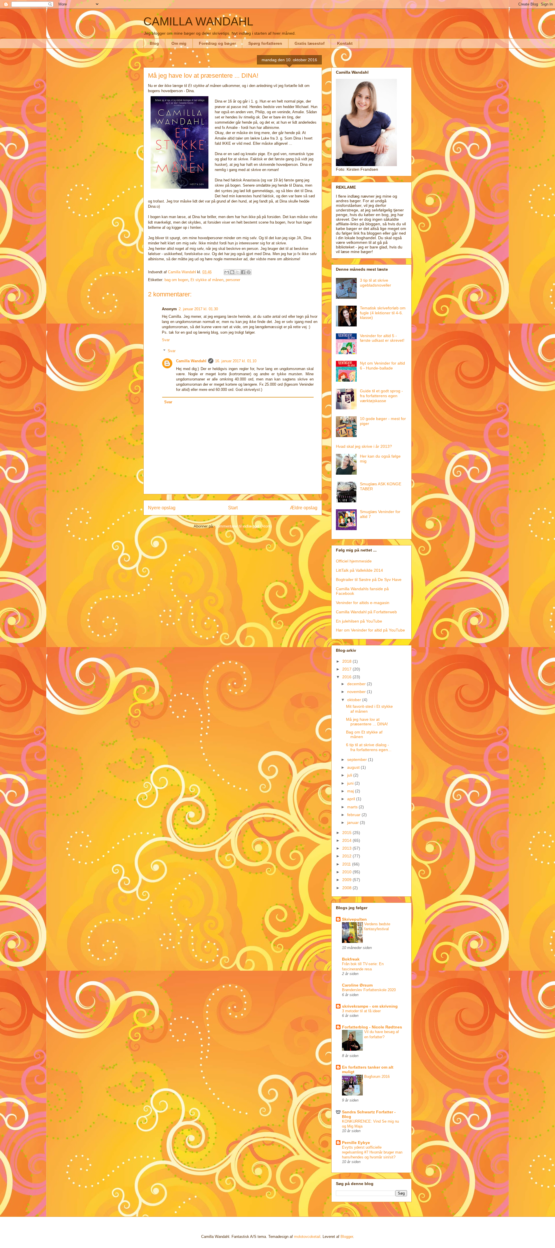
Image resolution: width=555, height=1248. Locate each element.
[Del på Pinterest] (248, 272)
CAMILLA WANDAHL (198, 21)
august (354, 767)
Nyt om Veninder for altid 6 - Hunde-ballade (382, 365)
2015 (347, 832)
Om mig (178, 43)
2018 (347, 661)
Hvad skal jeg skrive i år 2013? (364, 446)
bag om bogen (176, 280)
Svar (166, 340)
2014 (347, 840)
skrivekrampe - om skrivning (370, 1006)
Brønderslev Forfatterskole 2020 (369, 990)
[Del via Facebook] (243, 272)
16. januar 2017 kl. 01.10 (235, 361)
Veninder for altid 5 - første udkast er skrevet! (382, 338)
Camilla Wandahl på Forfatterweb (366, 612)
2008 (347, 887)
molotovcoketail (307, 1236)
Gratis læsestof (310, 43)
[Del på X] (237, 272)
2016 (347, 677)
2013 (347, 848)
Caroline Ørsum (357, 985)
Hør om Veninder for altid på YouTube (370, 630)
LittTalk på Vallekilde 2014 (359, 570)
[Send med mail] (227, 272)
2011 (347, 864)
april (351, 798)
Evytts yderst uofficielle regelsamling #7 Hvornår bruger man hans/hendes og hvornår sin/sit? (372, 1152)
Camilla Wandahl (191, 361)
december (357, 683)
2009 (347, 879)
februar (354, 814)
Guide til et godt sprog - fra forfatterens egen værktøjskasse (381, 396)
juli (350, 775)
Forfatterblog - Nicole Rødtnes (372, 1027)
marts (353, 807)
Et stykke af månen (206, 280)
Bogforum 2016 (377, 1076)
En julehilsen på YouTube (359, 621)
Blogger (347, 1236)
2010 (347, 872)
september (357, 759)
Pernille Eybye (356, 1142)
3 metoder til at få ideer (361, 1011)
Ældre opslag (303, 507)
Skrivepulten (354, 919)
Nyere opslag (161, 507)
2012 (347, 856)
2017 (347, 669)
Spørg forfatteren (265, 43)
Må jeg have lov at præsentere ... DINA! (367, 722)
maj (351, 791)
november (357, 691)
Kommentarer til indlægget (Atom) (243, 526)
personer (233, 280)
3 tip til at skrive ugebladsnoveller (375, 282)
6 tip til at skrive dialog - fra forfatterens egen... (368, 747)
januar (353, 822)
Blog (154, 43)
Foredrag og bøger (217, 43)
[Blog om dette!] (232, 272)
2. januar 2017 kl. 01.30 (198, 309)
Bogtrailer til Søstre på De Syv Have (369, 579)
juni (351, 783)
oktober (354, 699)
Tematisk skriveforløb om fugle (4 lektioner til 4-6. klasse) (383, 313)
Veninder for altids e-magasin (362, 602)
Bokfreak (351, 959)
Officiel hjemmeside (354, 561)
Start (233, 507)
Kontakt (345, 43)
